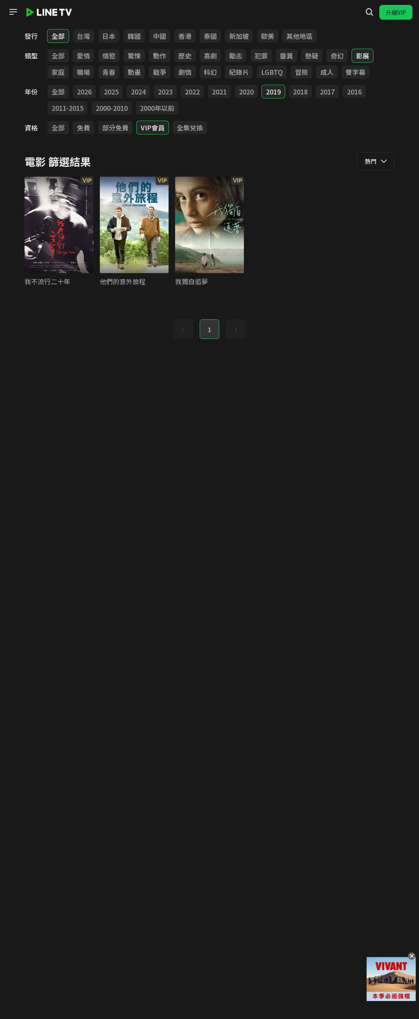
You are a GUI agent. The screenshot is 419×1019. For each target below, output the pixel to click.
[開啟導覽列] (13, 11)
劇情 (184, 72)
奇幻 (337, 56)
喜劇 (210, 56)
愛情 (83, 56)
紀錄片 (239, 72)
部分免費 (115, 127)
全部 (58, 36)
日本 (108, 36)
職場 (83, 72)
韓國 (134, 36)
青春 (108, 72)
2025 (111, 92)
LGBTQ (272, 72)
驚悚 (134, 56)
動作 (159, 56)
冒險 (301, 72)
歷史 (184, 56)
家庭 (58, 72)
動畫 (134, 72)
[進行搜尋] (369, 12)
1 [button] (209, 329)
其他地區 (299, 36)
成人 (326, 72)
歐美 (267, 36)
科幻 (210, 72)
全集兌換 (190, 127)
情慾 (108, 56)
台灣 (83, 36)
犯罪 (261, 56)
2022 (192, 92)
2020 (246, 92)
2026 (84, 92)
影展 (362, 56)
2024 (138, 92)
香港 (184, 36)
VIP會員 (152, 127)
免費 (83, 127)
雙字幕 (355, 72)
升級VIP (396, 12)
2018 (300, 92)
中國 (159, 36)
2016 (354, 92)
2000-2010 (112, 108)
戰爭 (159, 72)
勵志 (235, 56)
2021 (219, 92)
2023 (165, 92)
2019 (273, 92)
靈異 (286, 56)
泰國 (210, 36)
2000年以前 (157, 108)
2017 (327, 92)
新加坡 (239, 36)
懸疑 (311, 56)
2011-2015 (67, 108)
